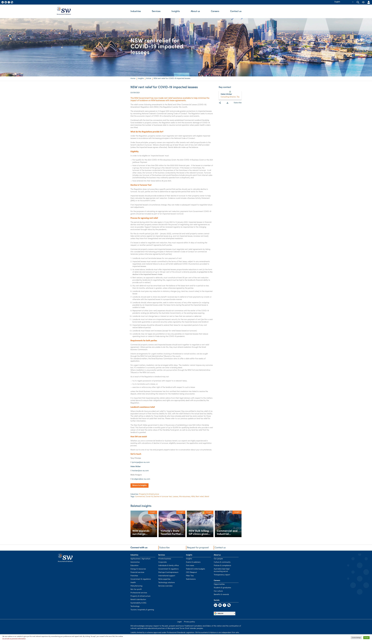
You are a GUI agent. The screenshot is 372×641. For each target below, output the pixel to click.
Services (156, 11)
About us (195, 11)
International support (166, 576)
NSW (193, 497)
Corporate (162, 562)
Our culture (218, 591)
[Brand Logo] (65, 11)
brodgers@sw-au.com (141, 479)
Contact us (236, 11)
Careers (215, 11)
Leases (175, 497)
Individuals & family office (168, 566)
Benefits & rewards (221, 594)
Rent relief (200, 497)
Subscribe (238, 103)
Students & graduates (222, 588)
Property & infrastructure (149, 494)
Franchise (134, 576)
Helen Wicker (135, 466)
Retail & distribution (138, 600)
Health (133, 583)
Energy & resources (138, 569)
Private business (164, 559)
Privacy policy (189, 622)
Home (132, 78)
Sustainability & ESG (138, 603)
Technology (135, 606)
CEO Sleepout (191, 572)
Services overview (165, 586)
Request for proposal (198, 548)
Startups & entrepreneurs (168, 572)
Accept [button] (366, 637)
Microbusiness (184, 497)
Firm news (190, 566)
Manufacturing (136, 586)
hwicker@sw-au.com (140, 471)
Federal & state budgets (195, 569)
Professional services (138, 593)
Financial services (137, 572)
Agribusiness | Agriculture (140, 559)
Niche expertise (164, 579)
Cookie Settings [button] (356, 637)
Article (148, 78)
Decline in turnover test (163, 497)
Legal (179, 622)
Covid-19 (149, 497)
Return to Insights (139, 485)
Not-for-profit (136, 589)
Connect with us (138, 548)
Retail (207, 497)
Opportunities (219, 584)
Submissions (191, 579)
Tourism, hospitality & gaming (142, 610)
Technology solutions (166, 583)
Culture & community (222, 562)
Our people (218, 559)
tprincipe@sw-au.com (141, 462)
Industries (135, 11)
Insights (175, 11)
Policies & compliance (222, 566)
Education (134, 566)
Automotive (135, 562)
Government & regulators (140, 579)
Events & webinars (193, 562)
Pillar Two (190, 576)
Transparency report (222, 575)
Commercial (140, 497)
